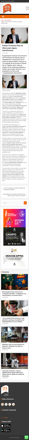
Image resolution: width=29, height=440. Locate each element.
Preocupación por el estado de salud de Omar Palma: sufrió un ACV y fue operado (14, 194)
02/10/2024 (5, 53)
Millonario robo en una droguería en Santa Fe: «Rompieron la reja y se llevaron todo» (13, 346)
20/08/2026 (5, 323)
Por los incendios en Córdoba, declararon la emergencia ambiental (14, 188)
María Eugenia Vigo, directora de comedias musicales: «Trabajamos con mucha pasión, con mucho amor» (14, 293)
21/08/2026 (5, 297)
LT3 (18, 437)
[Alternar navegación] (3, 16)
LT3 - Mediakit (4, 417)
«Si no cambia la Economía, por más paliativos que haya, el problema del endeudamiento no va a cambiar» (13, 319)
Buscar (25, 203)
